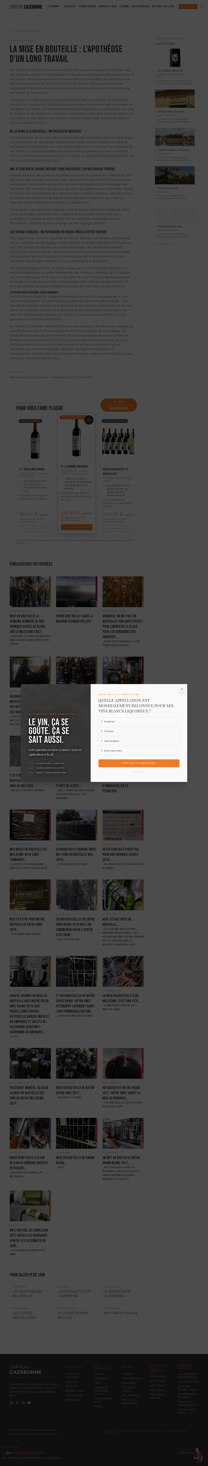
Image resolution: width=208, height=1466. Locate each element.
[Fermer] (182, 689)
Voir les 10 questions (139, 763)
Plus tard (139, 772)
